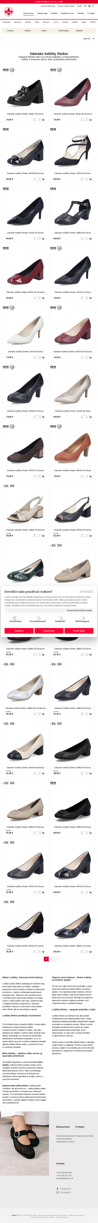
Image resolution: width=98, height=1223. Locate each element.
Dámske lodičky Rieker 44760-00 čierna (72, 886)
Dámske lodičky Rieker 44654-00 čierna (72, 233)
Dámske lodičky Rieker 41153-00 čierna (73, 173)
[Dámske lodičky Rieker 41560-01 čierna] (25, 386)
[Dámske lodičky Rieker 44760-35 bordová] (25, 267)
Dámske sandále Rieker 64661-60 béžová (25, 530)
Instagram (65, 1192)
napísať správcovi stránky (76, 1215)
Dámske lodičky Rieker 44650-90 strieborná (25, 708)
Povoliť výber (49, 631)
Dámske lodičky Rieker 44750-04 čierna (25, 886)
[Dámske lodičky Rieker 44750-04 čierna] (25, 862)
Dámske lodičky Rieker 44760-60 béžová (25, 767)
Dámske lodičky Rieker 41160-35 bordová (73, 114)
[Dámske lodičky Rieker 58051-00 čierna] (25, 89)
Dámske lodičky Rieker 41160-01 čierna (73, 292)
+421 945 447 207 (64, 1176)
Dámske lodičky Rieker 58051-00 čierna (25, 114)
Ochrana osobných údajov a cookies (79, 610)
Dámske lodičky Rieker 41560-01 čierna (25, 411)
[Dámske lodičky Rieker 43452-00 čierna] (72, 743)
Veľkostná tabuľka (64, 1139)
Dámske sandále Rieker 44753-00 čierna (72, 530)
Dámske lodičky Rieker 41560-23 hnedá (72, 470)
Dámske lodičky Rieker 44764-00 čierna (25, 173)
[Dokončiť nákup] (89, 6)
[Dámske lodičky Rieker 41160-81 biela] (25, 327)
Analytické (60, 621)
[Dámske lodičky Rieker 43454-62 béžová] (72, 564)
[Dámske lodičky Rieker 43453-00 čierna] (72, 802)
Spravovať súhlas (62, 1217)
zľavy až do (49, 2)
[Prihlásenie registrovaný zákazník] (93, 5)
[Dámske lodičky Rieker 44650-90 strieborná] (25, 683)
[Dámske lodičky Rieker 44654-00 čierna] (72, 208)
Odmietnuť (19, 631)
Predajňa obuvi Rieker (84, 1136)
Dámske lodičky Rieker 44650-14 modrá (72, 946)
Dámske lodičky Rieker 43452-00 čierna (72, 767)
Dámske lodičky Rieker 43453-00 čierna (72, 827)
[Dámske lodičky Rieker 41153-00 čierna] (72, 149)
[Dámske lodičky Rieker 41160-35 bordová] (72, 89)
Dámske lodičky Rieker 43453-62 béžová (25, 827)
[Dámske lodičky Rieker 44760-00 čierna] (72, 862)
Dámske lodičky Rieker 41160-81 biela (25, 351)
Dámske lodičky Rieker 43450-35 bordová (25, 649)
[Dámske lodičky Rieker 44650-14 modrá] (72, 921)
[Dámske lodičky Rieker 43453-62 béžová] (25, 802)
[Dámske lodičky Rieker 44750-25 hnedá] (25, 446)
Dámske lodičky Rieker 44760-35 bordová (25, 292)
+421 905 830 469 (64, 1173)
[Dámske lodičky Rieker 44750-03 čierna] (25, 921)
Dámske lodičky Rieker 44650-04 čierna (72, 708)
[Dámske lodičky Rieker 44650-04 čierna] (72, 683)
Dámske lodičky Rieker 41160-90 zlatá (72, 411)
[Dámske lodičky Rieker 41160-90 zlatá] (72, 386)
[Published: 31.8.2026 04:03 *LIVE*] (22, 1215)
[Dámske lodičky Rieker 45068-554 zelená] (25, 564)
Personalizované (38, 621)
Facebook (65, 1188)
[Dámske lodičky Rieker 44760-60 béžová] (25, 743)
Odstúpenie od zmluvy (65, 1142)
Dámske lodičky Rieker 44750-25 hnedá (25, 470)
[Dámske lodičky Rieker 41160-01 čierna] (72, 267)
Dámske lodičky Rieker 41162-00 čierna (25, 233)
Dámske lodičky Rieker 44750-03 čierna (25, 946)
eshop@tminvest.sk (64, 1178)
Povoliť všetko (79, 631)
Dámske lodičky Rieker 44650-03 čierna (72, 649)
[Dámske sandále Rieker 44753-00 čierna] (72, 505)
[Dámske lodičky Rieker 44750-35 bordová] (72, 327)
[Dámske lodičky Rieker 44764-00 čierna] (25, 149)
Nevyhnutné (16, 621)
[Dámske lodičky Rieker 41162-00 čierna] (25, 208)
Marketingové (82, 621)
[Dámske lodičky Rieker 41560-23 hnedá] (72, 446)
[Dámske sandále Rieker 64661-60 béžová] (25, 505)
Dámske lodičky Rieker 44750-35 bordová (73, 351)
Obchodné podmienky (65, 1136)
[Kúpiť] (43, 119)
